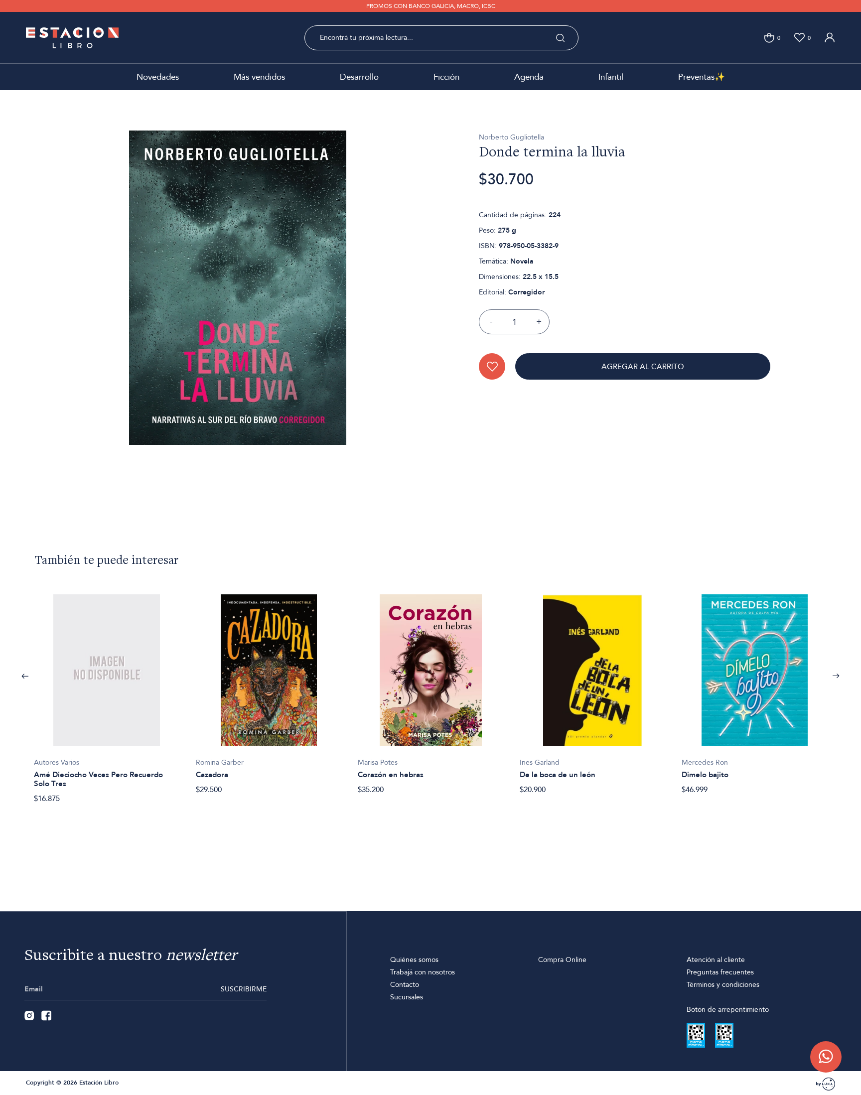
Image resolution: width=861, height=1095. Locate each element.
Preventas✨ (701, 77)
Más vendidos (259, 77)
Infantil (610, 77)
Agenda (529, 77)
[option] (107, 693)
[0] (769, 37)
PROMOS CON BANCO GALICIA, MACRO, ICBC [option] (430, 6)
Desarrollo (359, 77)
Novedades (158, 77)
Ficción (446, 77)
